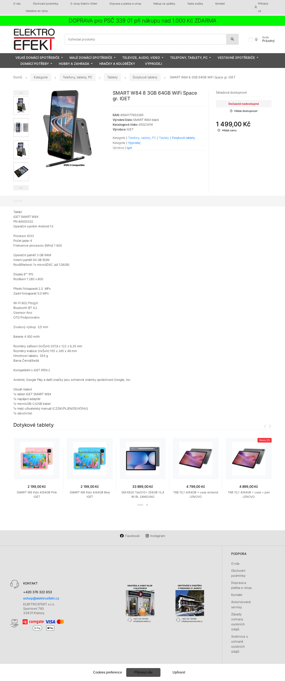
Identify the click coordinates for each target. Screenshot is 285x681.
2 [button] (147, 505)
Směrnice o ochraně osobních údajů (239, 644)
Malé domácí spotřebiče (90, 58)
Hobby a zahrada (74, 64)
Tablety (112, 77)
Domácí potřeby (34, 64)
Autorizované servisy (241, 604)
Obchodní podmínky (45, 3)
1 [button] (140, 505)
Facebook (132, 536)
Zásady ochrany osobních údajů (238, 621)
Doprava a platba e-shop (125, 3)
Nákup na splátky (164, 3)
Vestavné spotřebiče (236, 58)
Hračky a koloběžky (117, 64)
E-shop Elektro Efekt (84, 3)
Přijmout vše (143, 672)
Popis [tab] (18, 201)
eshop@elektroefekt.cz (41, 598)
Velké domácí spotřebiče (37, 58)
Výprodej (153, 64)
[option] (67, 129)
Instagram (157, 536)
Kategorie (41, 77)
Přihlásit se (263, 7)
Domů (17, 77)
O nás (17, 3)
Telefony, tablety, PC (189, 58)
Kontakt (220, 3)
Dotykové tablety (145, 77)
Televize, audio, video (141, 58)
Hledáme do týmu (37, 11)
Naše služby (195, 3)
